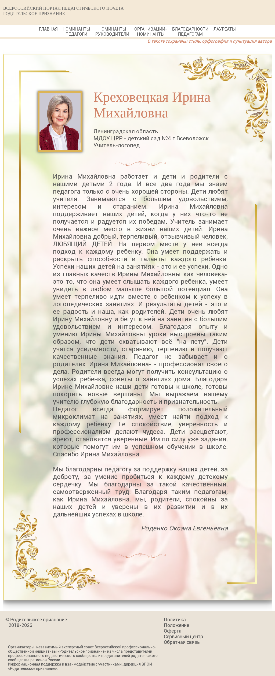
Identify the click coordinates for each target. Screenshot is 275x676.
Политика (175, 619)
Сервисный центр (183, 636)
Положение (176, 625)
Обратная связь (182, 642)
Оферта (173, 631)
